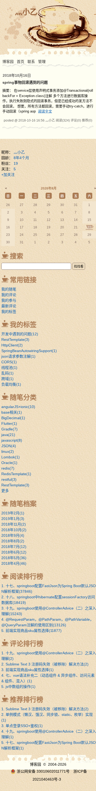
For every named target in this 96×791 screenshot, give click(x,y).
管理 (42, 61)
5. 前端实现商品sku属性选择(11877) (31, 630)
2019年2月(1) (12, 513)
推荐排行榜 (26, 699)
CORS (9, 362)
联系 (31, 61)
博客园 (8, 61)
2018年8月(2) (12, 541)
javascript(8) (11, 440)
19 (16, 163)
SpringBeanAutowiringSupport (29, 351)
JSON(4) (8, 446)
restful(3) (9, 479)
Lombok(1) (10, 457)
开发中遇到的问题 (19, 334)
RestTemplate (15, 339)
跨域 (7, 379)
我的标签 (8, 311)
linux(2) (7, 451)
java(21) (8, 435)
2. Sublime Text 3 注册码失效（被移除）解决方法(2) (45, 664)
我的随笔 (8, 289)
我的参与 (8, 300)
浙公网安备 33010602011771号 (43, 771)
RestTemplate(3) (15, 485)
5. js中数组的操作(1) (18, 686)
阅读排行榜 (26, 576)
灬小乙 (26, 12)
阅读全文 (45, 111)
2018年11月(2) (13, 524)
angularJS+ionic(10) (18, 407)
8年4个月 (21, 158)
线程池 (9, 367)
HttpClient (12, 345)
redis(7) (7, 468)
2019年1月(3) (12, 518)
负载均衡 (11, 384)
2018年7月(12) (13, 546)
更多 (5, 491)
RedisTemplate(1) (16, 474)
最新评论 (8, 306)
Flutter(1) (9, 423)
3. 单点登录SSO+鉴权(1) (22, 726)
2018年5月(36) (13, 558)
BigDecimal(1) (13, 418)
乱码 (7, 373)
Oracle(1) (9, 463)
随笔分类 (23, 397)
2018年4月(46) (13, 563)
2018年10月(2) (13, 530)
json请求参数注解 (18, 356)
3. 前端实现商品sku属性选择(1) (27, 670)
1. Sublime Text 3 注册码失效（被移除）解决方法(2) (45, 709)
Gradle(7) (9, 429)
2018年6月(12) (13, 552)
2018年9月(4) (12, 535)
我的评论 (8, 295)
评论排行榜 (26, 643)
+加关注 (8, 174)
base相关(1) (11, 412)
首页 (20, 61)
